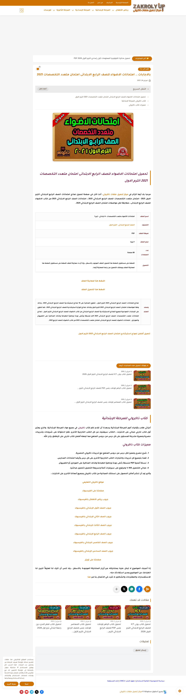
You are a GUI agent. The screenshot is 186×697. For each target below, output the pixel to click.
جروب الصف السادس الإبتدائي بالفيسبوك (93, 551)
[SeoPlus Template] (164, 692)
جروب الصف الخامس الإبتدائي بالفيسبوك (93, 543)
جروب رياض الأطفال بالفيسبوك (93, 500)
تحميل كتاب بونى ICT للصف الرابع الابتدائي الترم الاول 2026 (107, 374)
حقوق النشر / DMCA (127, 681)
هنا (89, 577)
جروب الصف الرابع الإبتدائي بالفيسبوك (93, 534)
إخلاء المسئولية (113, 681)
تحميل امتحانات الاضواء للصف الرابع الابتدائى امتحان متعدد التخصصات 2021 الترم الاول (110, 97)
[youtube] (26, 692)
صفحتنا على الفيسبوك (93, 491)
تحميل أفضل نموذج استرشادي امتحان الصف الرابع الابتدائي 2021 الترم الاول (114, 334)
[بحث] (21, 10)
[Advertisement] (93, 35)
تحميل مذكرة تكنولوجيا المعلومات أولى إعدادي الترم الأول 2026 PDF (102, 59)
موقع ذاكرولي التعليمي (93, 482)
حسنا (26, 684)
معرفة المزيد (11, 684)
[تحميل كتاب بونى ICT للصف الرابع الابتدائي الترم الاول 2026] (142, 375)
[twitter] (37, 692)
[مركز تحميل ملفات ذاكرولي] (149, 7)
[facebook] (42, 692)
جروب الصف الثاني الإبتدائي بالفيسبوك (93, 517)
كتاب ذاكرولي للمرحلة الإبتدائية (134, 101)
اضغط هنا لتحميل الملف (93, 290)
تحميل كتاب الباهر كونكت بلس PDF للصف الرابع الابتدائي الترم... (104, 388)
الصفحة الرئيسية (122, 3)
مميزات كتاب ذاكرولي (137, 105)
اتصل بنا (91, 3)
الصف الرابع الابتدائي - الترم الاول (122, 225)
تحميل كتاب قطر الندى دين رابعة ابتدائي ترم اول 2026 (48, 626)
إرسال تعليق (140, 650)
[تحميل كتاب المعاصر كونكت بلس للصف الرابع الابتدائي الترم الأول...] (142, 403)
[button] (139, 589)
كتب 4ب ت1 (144, 69)
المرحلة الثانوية (63, 10)
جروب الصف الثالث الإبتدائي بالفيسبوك (93, 525)
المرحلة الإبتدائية (103, 10)
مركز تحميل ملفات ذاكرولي (131, 692)
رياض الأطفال (122, 10)
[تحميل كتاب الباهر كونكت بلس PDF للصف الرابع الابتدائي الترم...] (142, 389)
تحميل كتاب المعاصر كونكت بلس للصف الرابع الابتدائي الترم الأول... (103, 402)
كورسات (47, 10)
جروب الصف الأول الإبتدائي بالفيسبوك (93, 508)
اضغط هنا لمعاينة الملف (93, 281)
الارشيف (109, 3)
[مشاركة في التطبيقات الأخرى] (116, 589)
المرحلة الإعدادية (82, 10)
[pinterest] (21, 692)
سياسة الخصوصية (157, 681)
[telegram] (32, 692)
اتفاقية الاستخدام (142, 681)
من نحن (100, 3)
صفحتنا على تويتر (93, 560)
